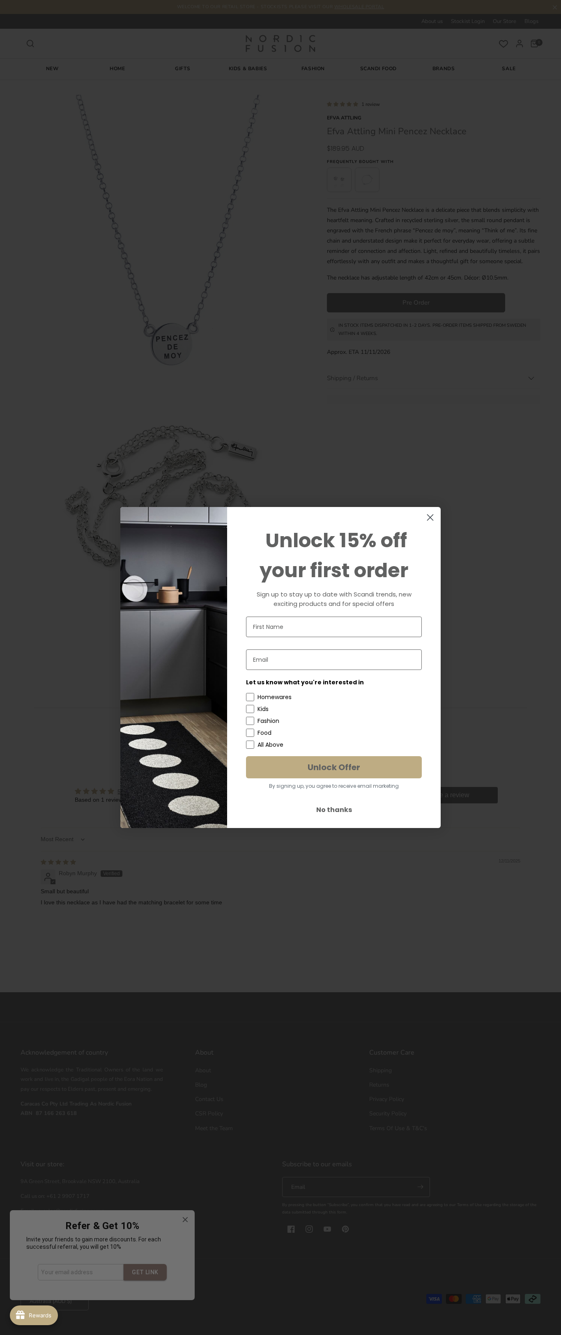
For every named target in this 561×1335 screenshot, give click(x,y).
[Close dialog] (430, 517)
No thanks (334, 809)
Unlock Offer (334, 767)
